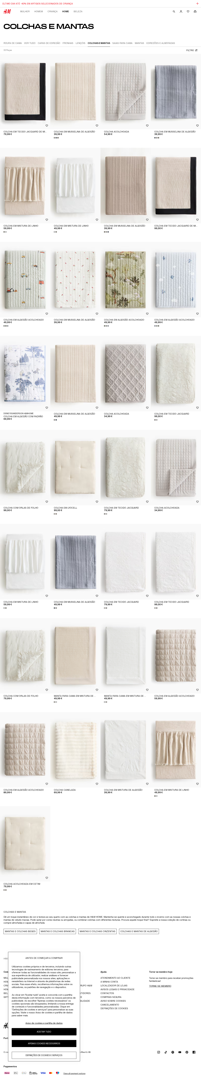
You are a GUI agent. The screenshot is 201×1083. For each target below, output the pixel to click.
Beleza (78, 11)
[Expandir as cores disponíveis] (56, 138)
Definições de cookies (114, 1008)
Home (65, 11)
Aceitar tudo (44, 1031)
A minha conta (109, 981)
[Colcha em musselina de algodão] (75, 91)
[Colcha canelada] (75, 749)
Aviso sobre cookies (113, 1001)
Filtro (190, 50)
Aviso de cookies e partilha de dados (44, 1023)
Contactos (107, 993)
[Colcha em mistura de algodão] (125, 749)
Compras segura (110, 997)
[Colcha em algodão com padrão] (25, 373)
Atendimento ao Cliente (115, 978)
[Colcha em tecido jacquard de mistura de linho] (25, 91)
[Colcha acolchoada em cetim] (25, 843)
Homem (38, 11)
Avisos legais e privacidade (117, 989)
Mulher (25, 11)
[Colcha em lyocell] (75, 467)
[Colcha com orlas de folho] (25, 467)
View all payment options (74, 1073)
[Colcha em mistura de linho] (25, 185)
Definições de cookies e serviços (44, 1055)
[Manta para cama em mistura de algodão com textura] (75, 655)
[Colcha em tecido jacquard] (125, 467)
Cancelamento (109, 1004)
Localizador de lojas (113, 985)
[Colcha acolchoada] (125, 91)
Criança (53, 11)
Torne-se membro (160, 986)
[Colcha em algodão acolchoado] (25, 279)
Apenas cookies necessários (44, 1043)
